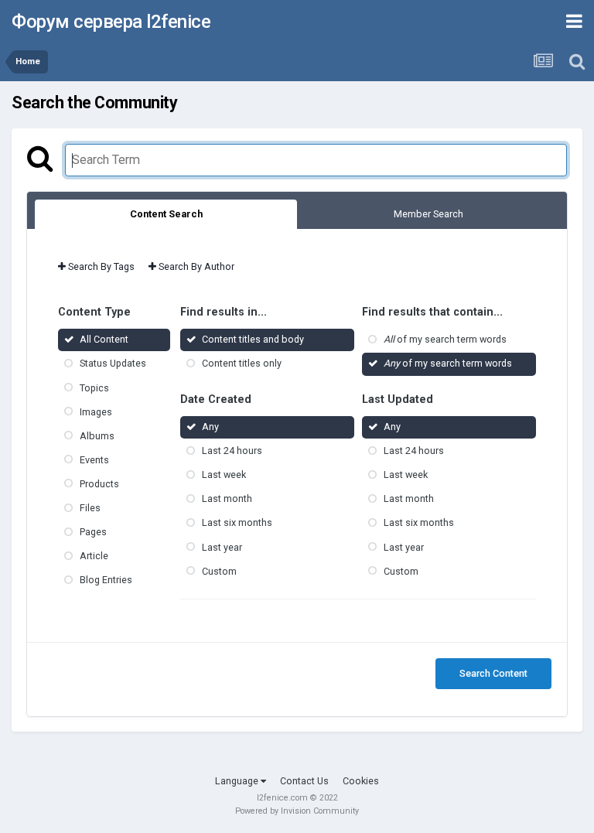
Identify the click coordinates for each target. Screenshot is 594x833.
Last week (224, 474)
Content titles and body (253, 340)
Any (210, 426)
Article (94, 556)
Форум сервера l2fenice (111, 21)
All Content (104, 340)
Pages (93, 532)
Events (94, 460)
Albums (97, 436)
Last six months (237, 523)
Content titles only (242, 364)
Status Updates (113, 364)
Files (90, 508)
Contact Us (304, 781)
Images (96, 412)
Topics (94, 388)
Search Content (493, 673)
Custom (219, 571)
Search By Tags (100, 266)
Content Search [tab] (166, 214)
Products (99, 484)
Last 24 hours (232, 450)
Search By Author (195, 266)
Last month (227, 499)
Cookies (361, 781)
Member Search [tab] (428, 214)
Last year (222, 547)
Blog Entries (106, 580)
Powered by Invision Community (297, 811)
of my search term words (445, 340)
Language (238, 781)
